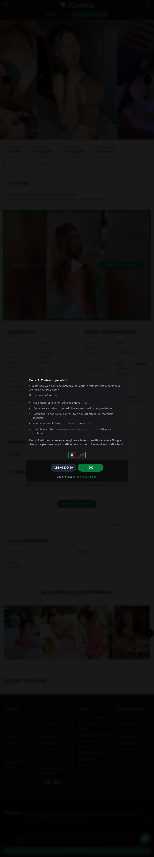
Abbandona (63, 468)
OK (90, 468)
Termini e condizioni (85, 477)
